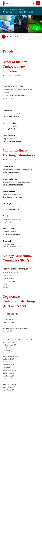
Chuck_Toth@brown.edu (11, 172)
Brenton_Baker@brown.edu (12, 247)
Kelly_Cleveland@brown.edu (12, 197)
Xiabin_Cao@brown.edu (11, 116)
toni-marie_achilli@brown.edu (16, 95)
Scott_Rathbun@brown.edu (12, 141)
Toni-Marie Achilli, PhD (13, 86)
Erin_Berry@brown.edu (10, 222)
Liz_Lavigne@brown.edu (11, 209)
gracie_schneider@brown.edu (13, 185)
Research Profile (11, 99)
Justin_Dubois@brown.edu (12, 234)
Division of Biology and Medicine (16, 9)
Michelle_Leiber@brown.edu (12, 129)
